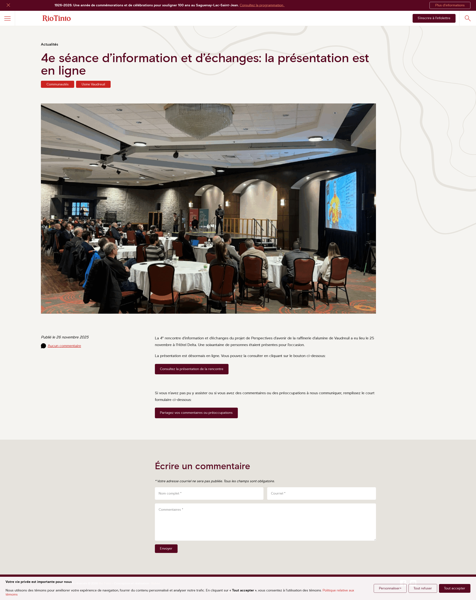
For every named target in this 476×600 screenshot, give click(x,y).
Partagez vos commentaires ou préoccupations (196, 413)
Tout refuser (423, 588)
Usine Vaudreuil (93, 84)
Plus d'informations (450, 5)
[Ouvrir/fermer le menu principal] (7, 18)
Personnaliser (390, 588)
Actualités (49, 44)
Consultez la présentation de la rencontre (191, 369)
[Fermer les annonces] (8, 5)
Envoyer (166, 548)
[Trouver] (467, 18)
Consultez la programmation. (262, 5)
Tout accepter (454, 588)
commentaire (64, 346)
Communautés (57, 84)
